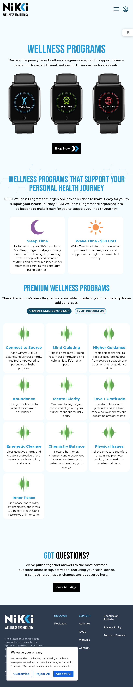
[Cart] (127, 32)
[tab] (49, 311)
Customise (21, 674)
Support (85, 615)
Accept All (63, 674)
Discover (60, 615)
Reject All (43, 674)
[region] (42, 664)
